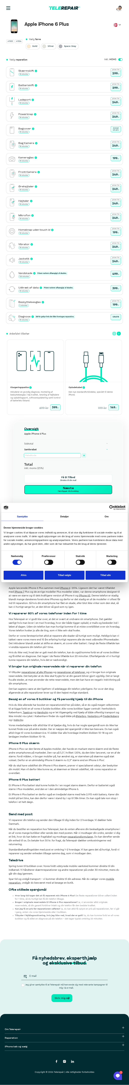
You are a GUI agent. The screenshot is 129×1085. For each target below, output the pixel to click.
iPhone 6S (84, 595)
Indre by (18, 720)
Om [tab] (107, 516)
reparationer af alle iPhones (37, 672)
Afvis (23, 575)
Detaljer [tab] (64, 516)
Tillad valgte (64, 575)
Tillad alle (105, 575)
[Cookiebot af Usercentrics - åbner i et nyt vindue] (111, 507)
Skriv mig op (62, 998)
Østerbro (81, 716)
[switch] (48, 562)
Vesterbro (93, 716)
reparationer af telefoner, (71, 672)
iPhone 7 (19, 592)
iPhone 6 (65, 588)
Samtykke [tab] (22, 516)
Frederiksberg (111, 716)
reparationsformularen (80, 837)
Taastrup (28, 712)
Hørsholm (42, 712)
